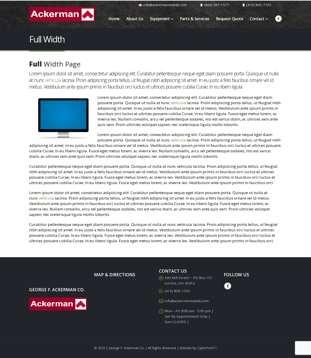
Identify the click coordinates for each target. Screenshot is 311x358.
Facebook (227, 286)
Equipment (160, 18)
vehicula (53, 80)
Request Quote (229, 18)
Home (114, 18)
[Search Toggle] (280, 4)
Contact (257, 18)
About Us (134, 18)
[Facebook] (278, 18)
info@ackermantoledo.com (187, 301)
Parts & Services (194, 18)
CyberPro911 (207, 348)
